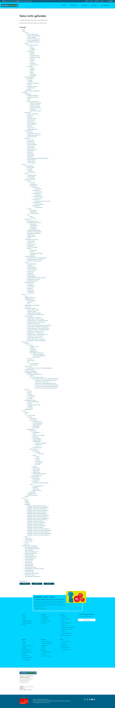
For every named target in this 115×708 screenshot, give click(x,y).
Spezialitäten (45, 616)
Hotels (23, 643)
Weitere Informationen (40, 608)
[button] (25, 584)
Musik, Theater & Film (66, 623)
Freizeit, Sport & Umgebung (67, 627)
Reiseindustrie (64, 645)
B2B (61, 639)
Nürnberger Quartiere (66, 635)
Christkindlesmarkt (65, 619)
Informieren (105, 5)
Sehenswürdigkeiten (27, 621)
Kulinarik (44, 649)
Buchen (94, 5)
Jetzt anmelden (86, 619)
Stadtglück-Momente (66, 633)
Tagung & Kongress (46, 656)
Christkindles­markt (46, 651)
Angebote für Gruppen (27, 657)
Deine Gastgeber (26, 659)
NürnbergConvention (66, 649)
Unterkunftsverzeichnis (27, 645)
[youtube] (111, 1)
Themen (43, 639)
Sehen (64, 5)
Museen (24, 616)
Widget (24, 641)
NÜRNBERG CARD (26, 649)
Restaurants (44, 619)
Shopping (63, 625)
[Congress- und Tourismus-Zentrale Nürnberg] (9, 5)
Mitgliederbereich (65, 647)
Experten (44, 623)
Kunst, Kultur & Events (47, 643)
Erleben (84, 5)
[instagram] (112, 1)
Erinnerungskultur (46, 641)
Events (62, 621)
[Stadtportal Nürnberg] (25, 701)
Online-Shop (25, 655)
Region (24, 619)
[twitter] (108, 1)
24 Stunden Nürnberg (66, 629)
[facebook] (107, 1)
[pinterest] (109, 1)
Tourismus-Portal (65, 641)
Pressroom (63, 643)
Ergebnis (24, 647)
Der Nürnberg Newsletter (87, 614)
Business (44, 654)
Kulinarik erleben (46, 621)
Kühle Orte (63, 616)
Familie (63, 631)
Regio (43, 647)
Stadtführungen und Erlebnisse (26, 624)
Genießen (73, 5)
